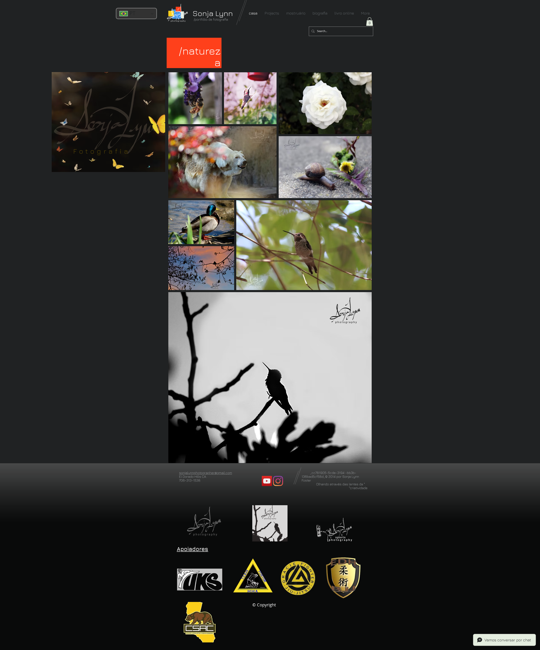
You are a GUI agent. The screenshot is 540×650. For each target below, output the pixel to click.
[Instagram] (278, 481)
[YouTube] (267, 481)
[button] (369, 21)
